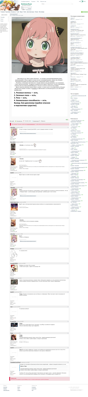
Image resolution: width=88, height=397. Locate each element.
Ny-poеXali (13, 321)
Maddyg (72, 174)
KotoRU (72, 205)
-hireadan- (12, 127)
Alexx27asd (74, 23)
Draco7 (72, 97)
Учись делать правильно (76, 132)
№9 (20, 248)
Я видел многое (75, 191)
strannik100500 (14, 263)
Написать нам (43, 1)
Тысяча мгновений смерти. (76, 38)
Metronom (73, 65)
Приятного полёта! (75, 206)
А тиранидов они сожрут (75, 47)
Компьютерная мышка (76, 200)
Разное (36, 11)
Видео (21, 11)
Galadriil (72, 152)
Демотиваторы (30, 11)
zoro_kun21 (73, 124)
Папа (73, 147)
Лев (71, 202)
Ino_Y (11, 156)
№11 (21, 278)
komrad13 (72, 146)
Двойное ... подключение (76, 144)
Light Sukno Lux (14, 202)
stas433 (12, 121)
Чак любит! (74, 135)
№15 (20, 333)
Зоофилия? (73, 21)
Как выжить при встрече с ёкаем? (78, 185)
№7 (20, 218)
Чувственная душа (75, 112)
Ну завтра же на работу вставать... (78, 182)
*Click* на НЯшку (75, 123)
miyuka (73, 27)
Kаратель (72, 186)
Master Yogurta (73, 130)
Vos (71, 133)
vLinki (72, 149)
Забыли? (29, 8)
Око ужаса (73, 83)
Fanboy (2, 20)
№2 (22, 142)
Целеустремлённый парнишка (77, 170)
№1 (22, 127)
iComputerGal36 (74, 211)
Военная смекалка (75, 197)
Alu (71, 127)
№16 (21, 347)
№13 (19, 306)
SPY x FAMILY (13, 15)
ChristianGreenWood (15, 362)
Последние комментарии (77, 16)
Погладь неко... (74, 154)
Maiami (72, 140)
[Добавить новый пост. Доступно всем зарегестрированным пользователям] (84, 12)
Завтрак (72, 18)
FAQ (38, 1)
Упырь (12, 278)
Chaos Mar (73, 76)
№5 (22, 187)
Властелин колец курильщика (76, 61)
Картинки (7, 11)
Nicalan (12, 248)
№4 (20, 172)
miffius (73, 81)
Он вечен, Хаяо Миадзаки (77, 120)
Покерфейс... (74, 176)
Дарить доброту (75, 203)
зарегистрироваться (31, 124)
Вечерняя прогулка (74, 29)
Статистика (34, 388)
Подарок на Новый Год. (76, 194)
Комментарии (35, 121)
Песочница (41, 11)
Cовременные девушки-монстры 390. (79, 95)
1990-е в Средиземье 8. (76, 108)
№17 (28, 362)
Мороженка (74, 173)
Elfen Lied (18, 15)
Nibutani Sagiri (73, 121)
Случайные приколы (25, 1)
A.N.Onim (73, 36)
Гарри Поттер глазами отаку (77, 138)
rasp (11, 306)
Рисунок (73, 209)
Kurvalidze (3, 17)
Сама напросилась (75, 188)
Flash (24, 11)
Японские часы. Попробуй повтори (78, 141)
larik (71, 136)
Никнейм (73, 31)
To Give (73, 129)
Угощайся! (73, 67)
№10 (24, 263)
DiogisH (73, 40)
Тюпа (11, 333)
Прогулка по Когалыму (75, 42)
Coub (17, 11)
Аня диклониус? (14, 14)
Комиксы (13, 11)
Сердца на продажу (75, 151)
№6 (25, 202)
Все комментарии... (74, 88)
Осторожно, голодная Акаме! (77, 179)
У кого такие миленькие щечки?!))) (78, 167)
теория (21, 15)
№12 (21, 292)
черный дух (73, 192)
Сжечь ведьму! (74, 126)
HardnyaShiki (73, 143)
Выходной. (73, 73)
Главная (3, 11)
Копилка (73, 157)
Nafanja (73, 19)
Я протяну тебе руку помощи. (76, 52)
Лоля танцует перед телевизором (78, 160)
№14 (22, 321)
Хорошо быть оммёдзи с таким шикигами (80, 163)
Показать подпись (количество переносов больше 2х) (28, 133)
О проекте (33, 1)
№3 (20, 156)
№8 (22, 234)
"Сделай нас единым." (75, 57)
